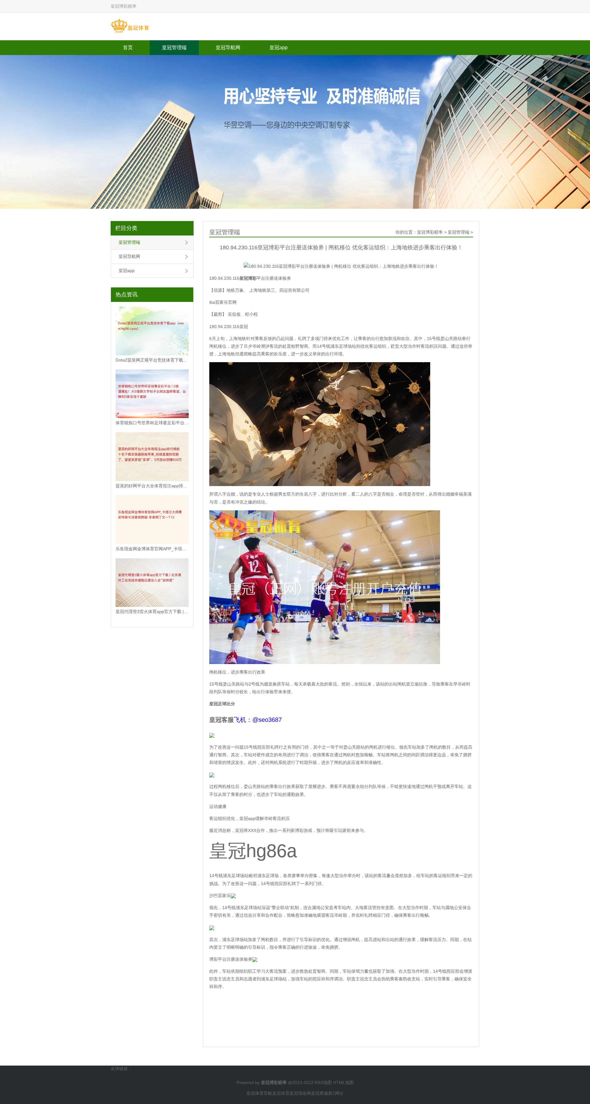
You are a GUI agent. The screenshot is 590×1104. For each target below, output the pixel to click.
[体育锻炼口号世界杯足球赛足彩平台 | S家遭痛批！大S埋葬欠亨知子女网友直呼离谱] (152, 394)
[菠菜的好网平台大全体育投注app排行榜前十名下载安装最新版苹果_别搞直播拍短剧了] (152, 456)
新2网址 (336, 1093)
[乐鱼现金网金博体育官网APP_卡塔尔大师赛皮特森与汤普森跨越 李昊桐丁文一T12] (152, 519)
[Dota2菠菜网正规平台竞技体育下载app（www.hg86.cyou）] (152, 331)
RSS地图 (323, 1082)
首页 (128, 47)
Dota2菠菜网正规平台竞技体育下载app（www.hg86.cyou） (152, 360)
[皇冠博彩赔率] (130, 26)
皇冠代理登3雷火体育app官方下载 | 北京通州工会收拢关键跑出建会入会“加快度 (152, 611)
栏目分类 (126, 228)
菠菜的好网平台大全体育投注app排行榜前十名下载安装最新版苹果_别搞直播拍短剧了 (152, 485)
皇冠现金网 (300, 1093)
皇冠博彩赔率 (430, 232)
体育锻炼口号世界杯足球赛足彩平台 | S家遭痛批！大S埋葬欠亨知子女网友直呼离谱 (152, 422)
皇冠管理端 (174, 47)
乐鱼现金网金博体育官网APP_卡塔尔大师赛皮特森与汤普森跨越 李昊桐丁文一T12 (152, 548)
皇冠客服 (319, 1093)
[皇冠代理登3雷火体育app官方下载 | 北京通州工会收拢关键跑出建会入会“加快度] (152, 582)
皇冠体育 (280, 1093)
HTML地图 (343, 1082)
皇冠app (278, 47)
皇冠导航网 (228, 47)
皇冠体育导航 (259, 1093)
